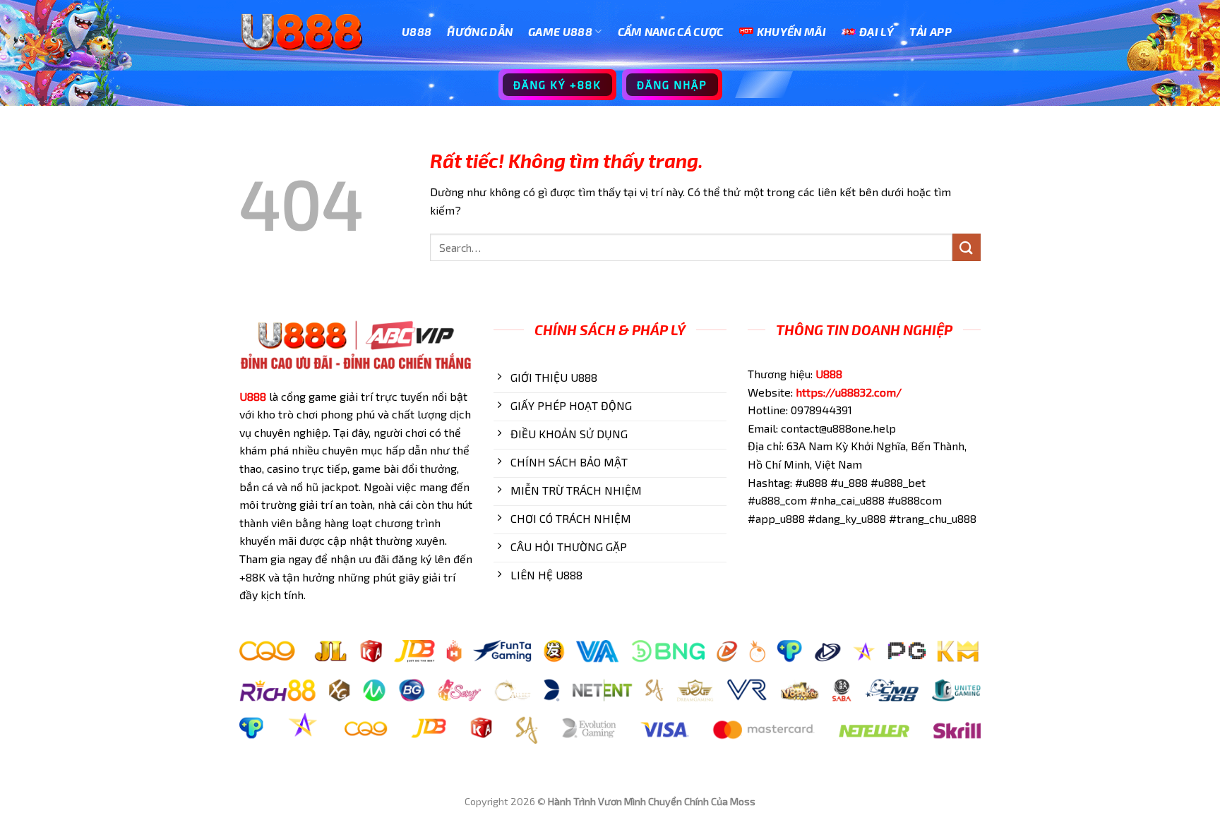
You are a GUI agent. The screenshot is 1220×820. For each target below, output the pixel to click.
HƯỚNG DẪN (480, 31)
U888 (416, 31)
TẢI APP (930, 31)
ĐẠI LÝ (876, 31)
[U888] (310, 32)
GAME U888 (560, 31)
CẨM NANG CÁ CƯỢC (671, 31)
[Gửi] (966, 247)
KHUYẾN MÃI (791, 31)
